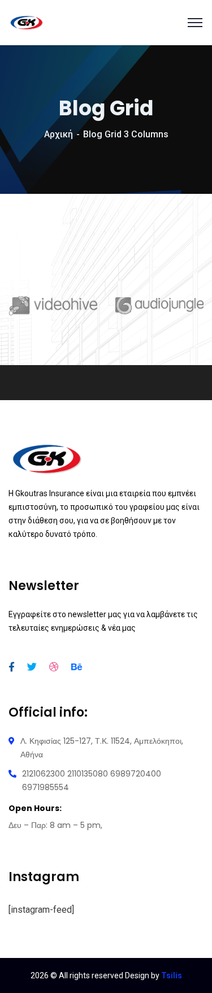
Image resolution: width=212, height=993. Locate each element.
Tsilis (171, 975)
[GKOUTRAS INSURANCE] (26, 21)
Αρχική (58, 134)
